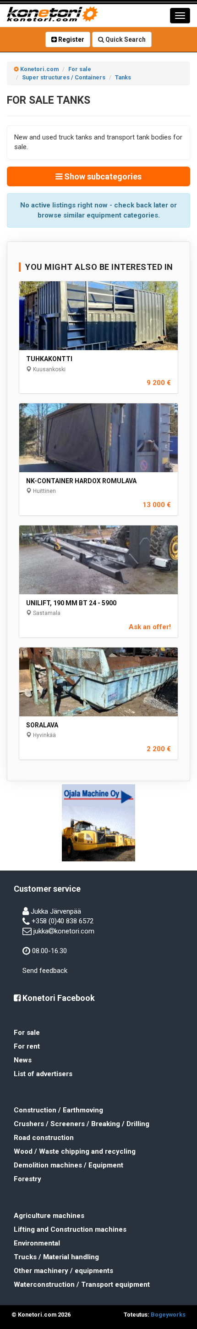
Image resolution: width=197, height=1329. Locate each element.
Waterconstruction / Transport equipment (82, 1284)
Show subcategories (102, 176)
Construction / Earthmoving (58, 1110)
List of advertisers (43, 1074)
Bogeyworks (168, 1314)
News (23, 1060)
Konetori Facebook (58, 998)
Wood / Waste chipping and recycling (75, 1151)
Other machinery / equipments (63, 1271)
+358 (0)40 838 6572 (62, 921)
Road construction (44, 1138)
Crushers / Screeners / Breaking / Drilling (81, 1124)
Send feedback (44, 970)
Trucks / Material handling (56, 1257)
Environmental (37, 1243)
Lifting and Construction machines (70, 1229)
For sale (27, 1032)
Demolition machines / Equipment (68, 1165)
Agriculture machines (49, 1216)
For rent (27, 1046)
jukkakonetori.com (63, 931)
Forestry (27, 1179)
